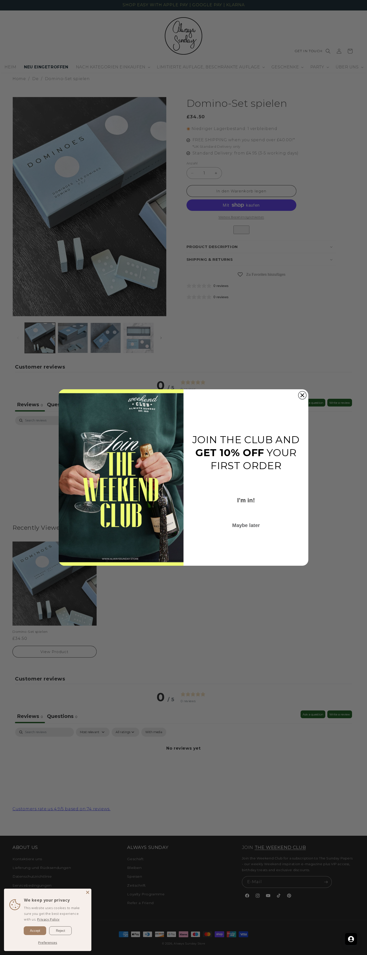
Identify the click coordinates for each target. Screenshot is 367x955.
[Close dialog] (302, 395)
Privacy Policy (48, 919)
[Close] (87, 892)
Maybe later (246, 525)
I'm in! (246, 500)
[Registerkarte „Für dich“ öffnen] (351, 939)
